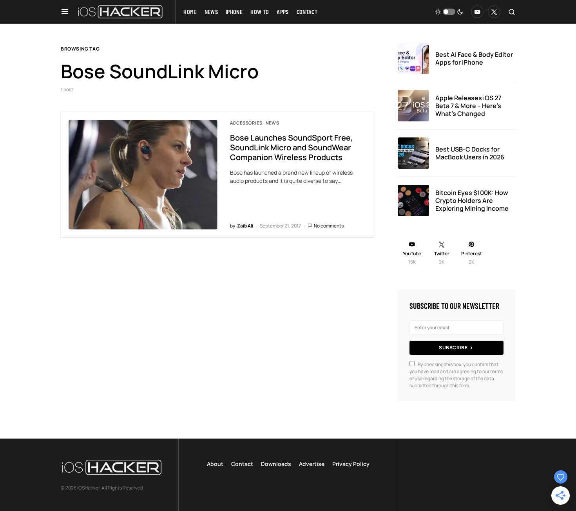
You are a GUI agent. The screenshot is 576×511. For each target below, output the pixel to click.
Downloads (276, 464)
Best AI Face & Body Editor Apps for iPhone (474, 58)
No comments (329, 225)
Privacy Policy (351, 464)
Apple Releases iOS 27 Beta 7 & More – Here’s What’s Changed (468, 106)
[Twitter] (494, 12)
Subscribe (453, 347)
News (272, 123)
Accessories (246, 123)
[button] (65, 11)
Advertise (311, 464)
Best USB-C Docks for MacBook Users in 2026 (469, 153)
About (215, 464)
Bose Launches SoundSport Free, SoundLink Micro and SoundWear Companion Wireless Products (291, 147)
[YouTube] (477, 12)
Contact (242, 464)
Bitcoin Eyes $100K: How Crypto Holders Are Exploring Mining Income (472, 200)
